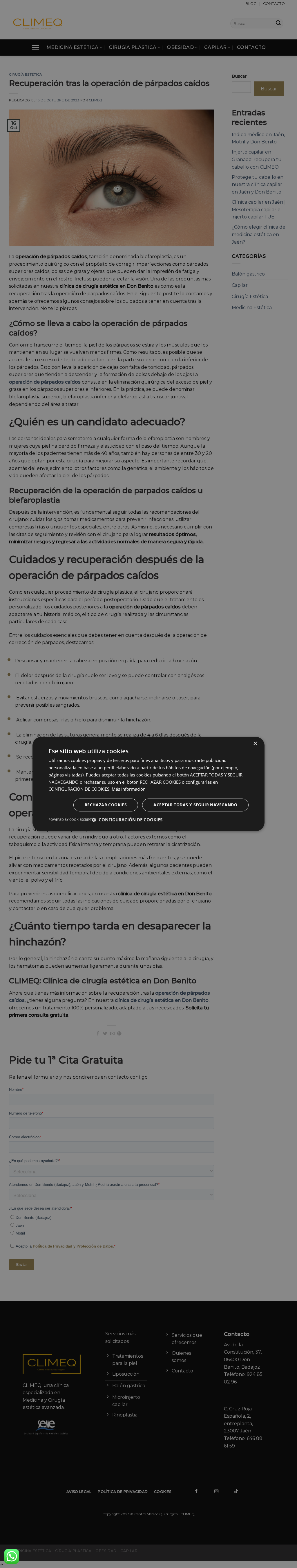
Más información (129, 789)
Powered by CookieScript (70, 820)
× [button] (255, 743)
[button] (127, 820)
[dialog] (148, 784)
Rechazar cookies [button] (106, 805)
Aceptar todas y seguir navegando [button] (195, 805)
